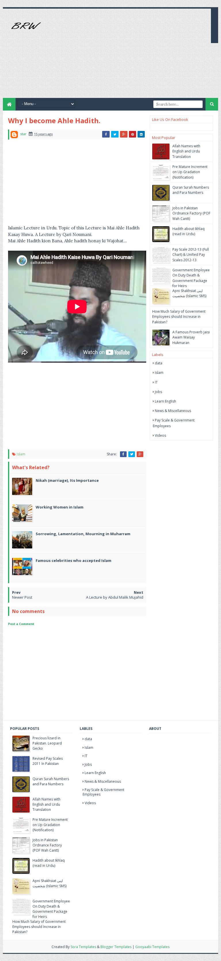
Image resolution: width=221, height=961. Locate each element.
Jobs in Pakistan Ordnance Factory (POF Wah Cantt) (191, 213)
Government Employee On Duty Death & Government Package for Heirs (191, 278)
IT (156, 382)
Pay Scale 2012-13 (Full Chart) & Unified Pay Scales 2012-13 (190, 254)
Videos (160, 435)
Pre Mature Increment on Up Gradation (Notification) (189, 171)
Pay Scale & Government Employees (103, 792)
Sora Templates (83, 946)
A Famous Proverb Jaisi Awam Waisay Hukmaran (191, 337)
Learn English (165, 401)
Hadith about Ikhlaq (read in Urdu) (188, 231)
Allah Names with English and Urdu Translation (186, 151)
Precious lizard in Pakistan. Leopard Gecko (47, 743)
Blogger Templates (116, 946)
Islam (21, 454)
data (158, 363)
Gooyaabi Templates (152, 946)
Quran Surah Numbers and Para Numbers (190, 190)
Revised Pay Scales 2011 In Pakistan (48, 761)
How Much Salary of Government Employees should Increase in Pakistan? (178, 316)
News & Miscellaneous (173, 410)
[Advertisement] (139, 58)
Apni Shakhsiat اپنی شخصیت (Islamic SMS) (189, 293)
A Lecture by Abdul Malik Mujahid (114, 597)
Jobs (158, 391)
